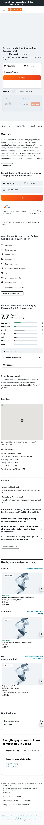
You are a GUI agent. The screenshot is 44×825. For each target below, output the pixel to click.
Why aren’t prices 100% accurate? (16, 804)
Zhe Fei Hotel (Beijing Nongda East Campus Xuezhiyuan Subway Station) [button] (18, 598)
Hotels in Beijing (11, 767)
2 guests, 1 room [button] (11, 72)
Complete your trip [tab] (12, 751)
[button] (41, 3)
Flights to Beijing (12, 764)
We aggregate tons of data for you (16, 800)
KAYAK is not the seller (12, 796)
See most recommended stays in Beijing (34, 657)
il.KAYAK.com (6, 816)
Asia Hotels (23, 816)
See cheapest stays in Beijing (35, 612)
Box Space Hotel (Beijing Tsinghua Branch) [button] (18, 642)
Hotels (15, 816)
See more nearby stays (34, 568)
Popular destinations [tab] (31, 751)
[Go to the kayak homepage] (15, 9)
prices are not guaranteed (11, 790)
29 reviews (23, 54)
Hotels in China (34, 816)
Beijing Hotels (20, 818)
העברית (26, 4)
